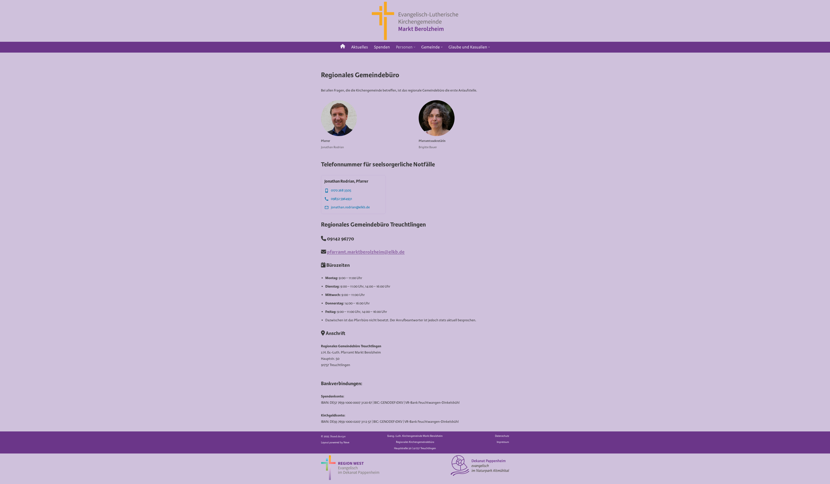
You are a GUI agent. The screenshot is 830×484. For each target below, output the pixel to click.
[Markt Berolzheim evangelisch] (415, 21)
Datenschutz (502, 436)
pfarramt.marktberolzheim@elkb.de (366, 252)
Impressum (503, 442)
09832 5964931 (341, 199)
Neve (346, 442)
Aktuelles (359, 47)
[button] (414, 47)
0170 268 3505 (341, 190)
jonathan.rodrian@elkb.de (350, 207)
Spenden (382, 47)
